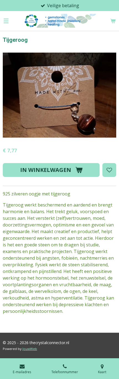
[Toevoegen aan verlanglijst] (109, 170)
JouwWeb (29, 349)
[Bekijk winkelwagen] (113, 20)
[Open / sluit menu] (6, 20)
